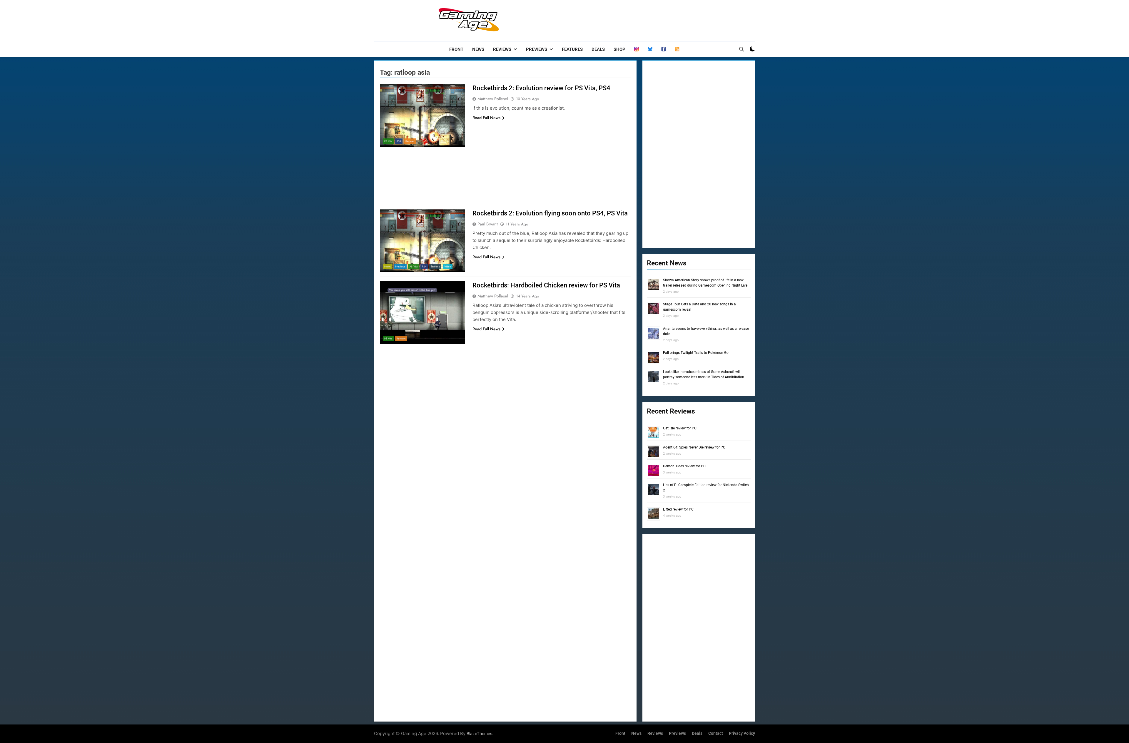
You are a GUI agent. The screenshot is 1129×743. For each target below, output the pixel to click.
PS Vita (388, 141)
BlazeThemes (479, 733)
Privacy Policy (742, 733)
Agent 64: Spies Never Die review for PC (694, 447)
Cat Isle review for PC (680, 428)
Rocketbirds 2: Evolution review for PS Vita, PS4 (541, 88)
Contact (715, 733)
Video (447, 266)
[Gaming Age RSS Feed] (677, 49)
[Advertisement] (648, 19)
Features (572, 49)
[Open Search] (741, 49)
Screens (435, 266)
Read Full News (486, 118)
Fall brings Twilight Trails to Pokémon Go (696, 353)
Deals (598, 49)
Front (456, 49)
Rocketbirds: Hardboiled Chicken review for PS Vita (546, 285)
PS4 (399, 141)
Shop (619, 49)
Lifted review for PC (678, 509)
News (478, 49)
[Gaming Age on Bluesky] (650, 49)
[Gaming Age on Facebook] (663, 49)
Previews (536, 49)
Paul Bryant (487, 224)
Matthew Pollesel (492, 99)
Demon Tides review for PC (684, 466)
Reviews (502, 49)
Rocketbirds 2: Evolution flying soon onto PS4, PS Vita (550, 213)
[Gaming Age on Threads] (636, 49)
